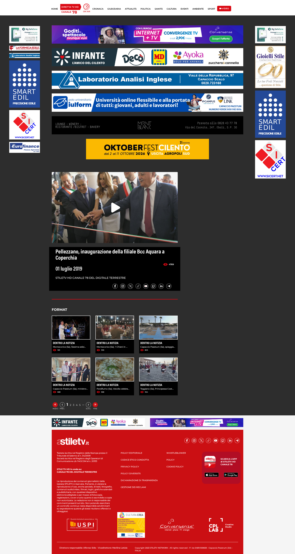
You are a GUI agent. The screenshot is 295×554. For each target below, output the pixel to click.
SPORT (211, 9)
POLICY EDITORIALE (131, 453)
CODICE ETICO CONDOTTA (135, 460)
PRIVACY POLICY (130, 466)
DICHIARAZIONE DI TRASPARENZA (139, 480)
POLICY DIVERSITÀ (131, 473)
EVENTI (184, 9)
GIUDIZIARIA (114, 9)
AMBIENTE (198, 9)
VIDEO (225, 8)
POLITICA (146, 9)
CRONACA (97, 9)
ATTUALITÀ (131, 9)
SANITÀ (159, 9)
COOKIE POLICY (175, 466)
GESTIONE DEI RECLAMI (133, 487)
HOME (54, 9)
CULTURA (172, 9)
